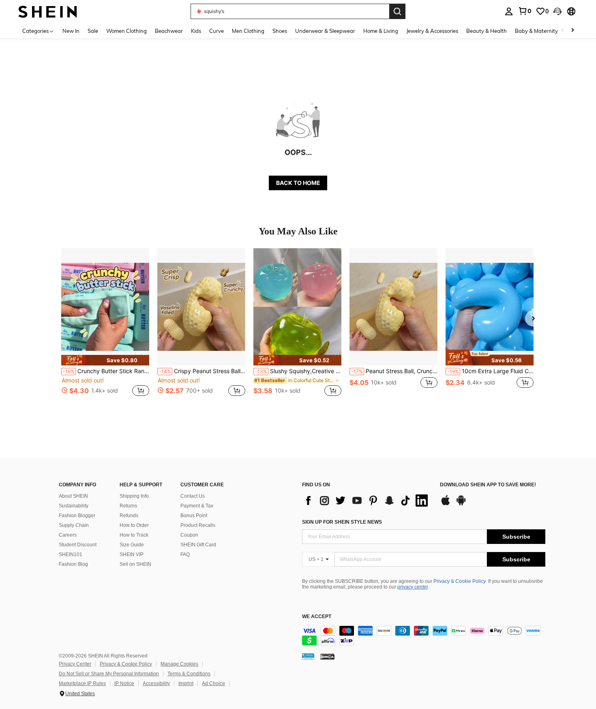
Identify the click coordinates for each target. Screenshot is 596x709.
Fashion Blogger (77, 515)
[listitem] (105, 326)
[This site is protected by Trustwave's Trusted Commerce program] (308, 656)
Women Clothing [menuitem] (126, 31)
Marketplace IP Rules (82, 683)
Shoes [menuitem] (279, 31)
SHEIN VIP (132, 554)
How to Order (134, 525)
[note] (105, 360)
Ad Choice (213, 683)
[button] (557, 11)
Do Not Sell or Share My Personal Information (109, 674)
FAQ (185, 554)
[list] (367, 500)
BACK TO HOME (298, 182)
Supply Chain (74, 525)
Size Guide (132, 545)
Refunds (129, 515)
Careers (68, 535)
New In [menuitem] (70, 31)
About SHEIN (73, 496)
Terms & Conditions (188, 674)
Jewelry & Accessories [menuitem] (432, 31)
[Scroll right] (572, 31)
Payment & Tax (196, 506)
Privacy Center (75, 664)
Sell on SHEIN (135, 564)
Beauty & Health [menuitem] (486, 31)
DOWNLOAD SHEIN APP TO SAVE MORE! (488, 485)
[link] (525, 11)
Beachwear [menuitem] (169, 31)
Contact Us (192, 496)
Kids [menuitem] (196, 31)
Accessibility (156, 683)
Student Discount (77, 545)
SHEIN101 (70, 554)
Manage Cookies (179, 664)
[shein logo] (47, 11)
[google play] (461, 504)
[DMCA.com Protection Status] (327, 656)
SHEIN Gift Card (198, 545)
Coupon (189, 535)
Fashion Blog (73, 564)
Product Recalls (197, 525)
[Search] (397, 11)
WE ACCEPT (316, 616)
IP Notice (124, 683)
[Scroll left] (563, 31)
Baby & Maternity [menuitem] (536, 31)
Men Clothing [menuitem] (248, 31)
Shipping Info (134, 496)
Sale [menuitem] (93, 31)
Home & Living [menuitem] (380, 31)
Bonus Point (193, 515)
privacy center (412, 587)
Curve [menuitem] (216, 31)
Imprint (185, 683)
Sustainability (73, 506)
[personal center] (509, 11)
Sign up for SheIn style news (342, 522)
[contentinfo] (423, 635)
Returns (128, 506)
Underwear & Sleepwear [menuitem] (325, 31)
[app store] (445, 504)
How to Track (134, 535)
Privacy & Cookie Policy (459, 581)
